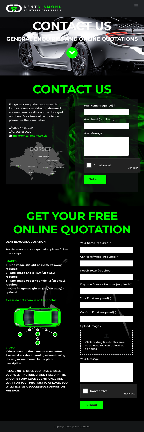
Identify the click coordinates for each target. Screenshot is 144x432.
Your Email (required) (99, 119)
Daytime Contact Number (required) (106, 284)
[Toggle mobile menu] (136, 6)
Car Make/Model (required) (99, 256)
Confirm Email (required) (98, 312)
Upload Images (90, 326)
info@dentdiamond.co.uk (29, 135)
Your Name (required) (99, 105)
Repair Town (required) (96, 270)
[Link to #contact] (72, 52)
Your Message (93, 133)
